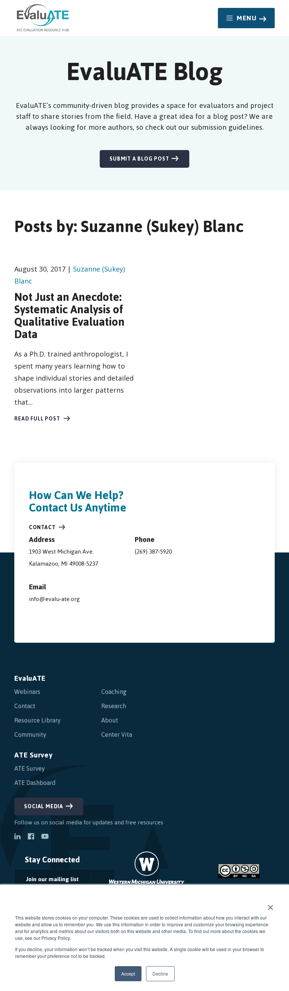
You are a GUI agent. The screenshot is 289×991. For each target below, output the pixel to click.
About (109, 720)
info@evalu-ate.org (54, 599)
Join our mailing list (46, 881)
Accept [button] (128, 973)
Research (113, 706)
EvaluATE (30, 678)
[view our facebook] (31, 837)
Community (30, 734)
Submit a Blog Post (139, 159)
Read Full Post (37, 419)
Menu (247, 18)
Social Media (43, 806)
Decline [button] (160, 973)
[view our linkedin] (17, 837)
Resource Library (37, 720)
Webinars (27, 692)
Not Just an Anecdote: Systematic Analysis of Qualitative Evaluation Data (69, 315)
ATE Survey (33, 755)
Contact (42, 527)
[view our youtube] (45, 837)
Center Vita (116, 734)
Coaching (113, 692)
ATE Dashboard (35, 783)
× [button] (270, 904)
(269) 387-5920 (153, 551)
